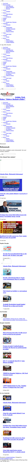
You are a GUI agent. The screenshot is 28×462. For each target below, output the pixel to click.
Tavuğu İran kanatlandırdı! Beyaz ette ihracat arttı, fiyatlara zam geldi (15, 254)
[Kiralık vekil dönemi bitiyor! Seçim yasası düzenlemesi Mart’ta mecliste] (7, 274)
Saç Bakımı (8, 30)
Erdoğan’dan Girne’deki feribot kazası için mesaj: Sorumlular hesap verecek (13, 215)
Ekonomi (5, 15)
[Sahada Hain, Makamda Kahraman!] (7, 263)
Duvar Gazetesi (6, 4)
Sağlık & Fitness (10, 31)
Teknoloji (5, 23)
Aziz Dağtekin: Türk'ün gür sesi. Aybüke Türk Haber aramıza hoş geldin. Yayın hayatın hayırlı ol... (15, 319)
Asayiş (4, 10)
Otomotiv (8, 24)
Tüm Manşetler (9, 6)
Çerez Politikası (9, 41)
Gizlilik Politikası (10, 42)
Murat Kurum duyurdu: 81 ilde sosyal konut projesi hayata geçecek (15, 333)
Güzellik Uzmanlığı (10, 28)
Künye (4, 38)
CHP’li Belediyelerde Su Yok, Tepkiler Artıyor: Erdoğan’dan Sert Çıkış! (14, 386)
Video (4, 32)
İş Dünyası (8, 16)
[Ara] (0, 154)
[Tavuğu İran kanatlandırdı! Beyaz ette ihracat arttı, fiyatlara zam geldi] (7, 250)
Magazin (8, 8)
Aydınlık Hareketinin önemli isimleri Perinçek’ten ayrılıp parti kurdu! (14, 305)
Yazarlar (5, 35)
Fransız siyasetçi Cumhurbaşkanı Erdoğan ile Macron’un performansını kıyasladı (15, 347)
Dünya (4, 12)
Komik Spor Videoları (11, 22)
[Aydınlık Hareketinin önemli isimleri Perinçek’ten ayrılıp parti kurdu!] (7, 301)
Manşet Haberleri (10, 7)
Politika (5, 18)
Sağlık (4, 19)
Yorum (7, 37)
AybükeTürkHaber (10, 457)
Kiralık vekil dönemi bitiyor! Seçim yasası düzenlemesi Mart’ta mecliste (14, 278)
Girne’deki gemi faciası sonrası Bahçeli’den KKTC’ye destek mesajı (14, 451)
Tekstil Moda (9, 27)
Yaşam (4, 26)
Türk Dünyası (9, 14)
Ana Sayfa (5, 3)
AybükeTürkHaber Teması (6, 458)
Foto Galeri (8, 34)
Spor (4, 20)
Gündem (8, 11)
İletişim (7, 39)
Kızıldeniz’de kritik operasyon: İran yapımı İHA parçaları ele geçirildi (13, 236)
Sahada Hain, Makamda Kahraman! (11, 174)
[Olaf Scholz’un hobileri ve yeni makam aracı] (7, 288)
